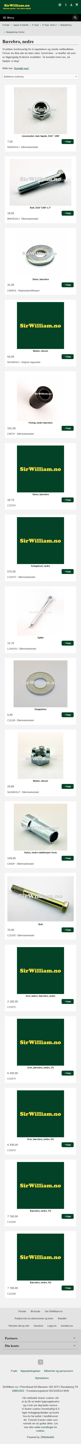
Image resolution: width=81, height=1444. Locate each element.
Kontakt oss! (21, 68)
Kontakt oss (67, 1326)
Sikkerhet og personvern (58, 1370)
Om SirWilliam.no (54, 1311)
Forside (5, 25)
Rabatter (62, 1318)
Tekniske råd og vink (18, 1326)
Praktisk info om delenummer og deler (34, 1318)
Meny (10, 17)
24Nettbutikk (47, 1437)
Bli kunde (35, 1311)
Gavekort (38, 1326)
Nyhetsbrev (42, 1377)
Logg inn (52, 1326)
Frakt (14, 1370)
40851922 (18, 1390)
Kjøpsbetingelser (30, 1370)
